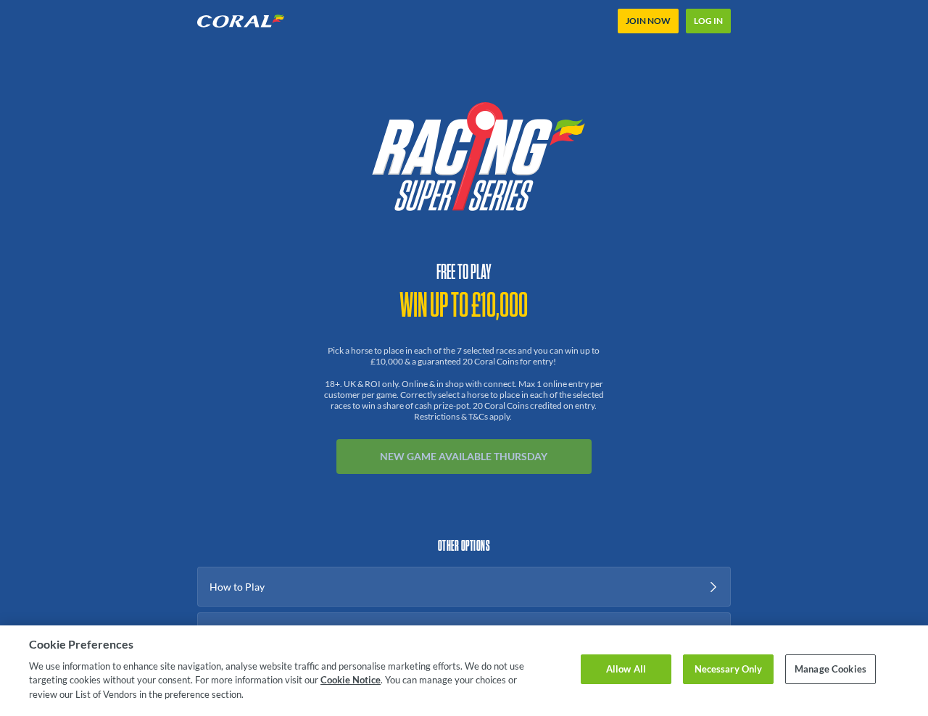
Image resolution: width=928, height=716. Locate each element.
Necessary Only (729, 669)
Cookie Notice (350, 680)
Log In (708, 20)
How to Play (237, 586)
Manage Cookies (830, 669)
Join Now (648, 20)
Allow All (626, 669)
